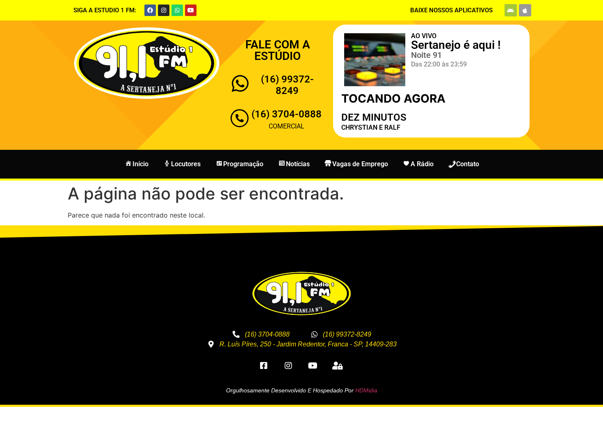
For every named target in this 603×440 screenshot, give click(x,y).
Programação (243, 164)
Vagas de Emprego (360, 164)
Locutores (186, 164)
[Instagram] (163, 10)
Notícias (298, 164)
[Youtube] (190, 10)
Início (140, 164)
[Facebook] (150, 10)
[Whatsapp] (177, 10)
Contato (467, 164)
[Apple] (525, 10)
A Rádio (422, 164)
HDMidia (366, 390)
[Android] (511, 10)
